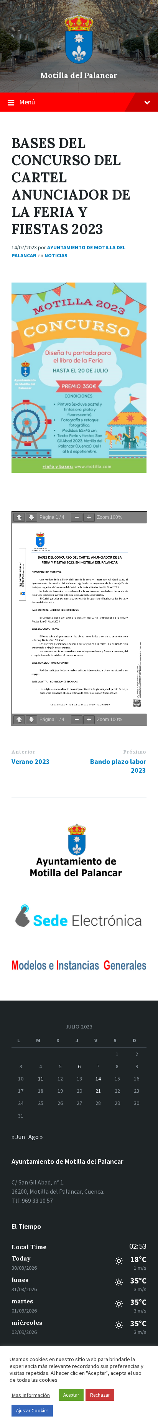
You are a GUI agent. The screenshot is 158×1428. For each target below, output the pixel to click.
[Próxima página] (31, 517)
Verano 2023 (31, 761)
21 (98, 1090)
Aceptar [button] (71, 1395)
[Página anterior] (19, 517)
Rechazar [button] (100, 1395)
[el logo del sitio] (79, 62)
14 (98, 1078)
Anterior (23, 752)
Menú (27, 101)
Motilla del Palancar (79, 75)
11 (40, 1078)
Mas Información (31, 1395)
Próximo (134, 752)
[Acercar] (89, 517)
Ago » (35, 1136)
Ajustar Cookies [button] (32, 1410)
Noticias (55, 255)
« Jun (18, 1136)
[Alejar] (76, 517)
